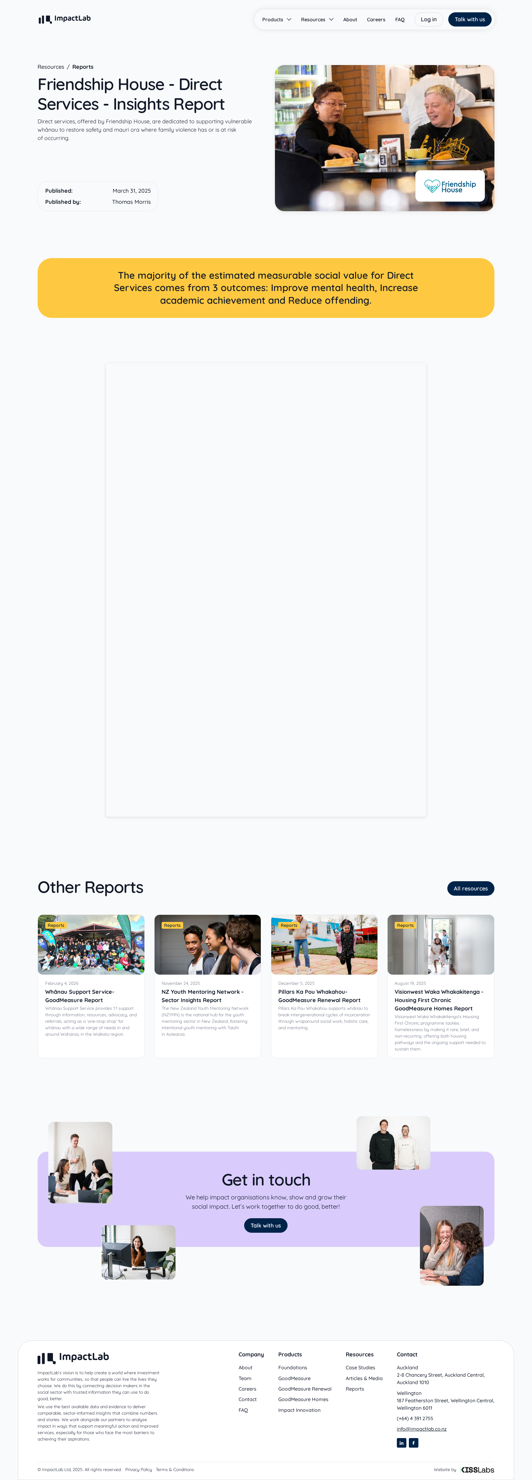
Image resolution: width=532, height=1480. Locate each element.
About (245, 1367)
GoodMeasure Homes (303, 1399)
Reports (83, 67)
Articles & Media (364, 1378)
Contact (248, 1399)
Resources (51, 67)
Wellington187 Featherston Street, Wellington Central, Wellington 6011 (445, 1400)
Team (245, 1378)
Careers (247, 1389)
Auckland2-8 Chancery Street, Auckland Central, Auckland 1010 (441, 1375)
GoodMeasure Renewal (305, 1389)
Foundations (292, 1367)
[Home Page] (65, 19)
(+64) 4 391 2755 (415, 1418)
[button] (276, 19)
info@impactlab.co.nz (422, 1429)
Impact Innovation (299, 1410)
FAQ (243, 1410)
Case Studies (360, 1367)
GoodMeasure (294, 1378)
